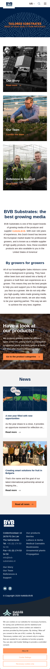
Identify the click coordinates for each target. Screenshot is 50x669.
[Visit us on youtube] (5, 588)
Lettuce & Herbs (34, 540)
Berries (30, 536)
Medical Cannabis (35, 543)
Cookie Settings (25, 657)
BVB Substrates (9, 4)
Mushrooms (32, 547)
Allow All (25, 651)
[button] (39, 3)
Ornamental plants (35, 550)
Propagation (32, 554)
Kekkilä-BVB (18, 231)
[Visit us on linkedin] (10, 588)
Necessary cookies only (25, 664)
